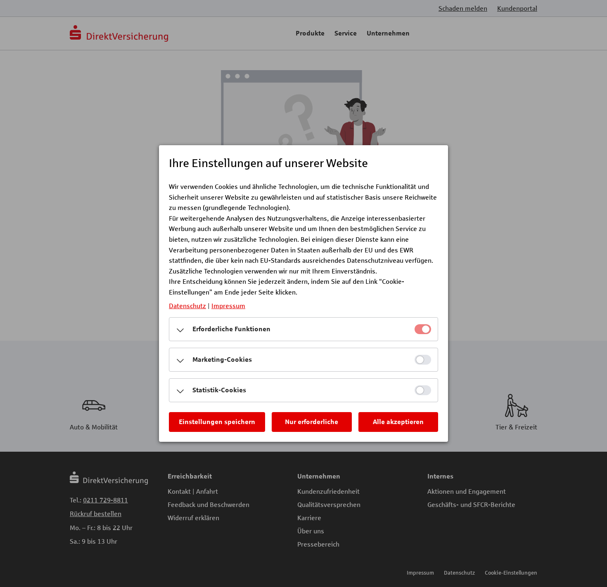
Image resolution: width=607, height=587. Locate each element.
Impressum (228, 305)
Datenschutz (187, 305)
